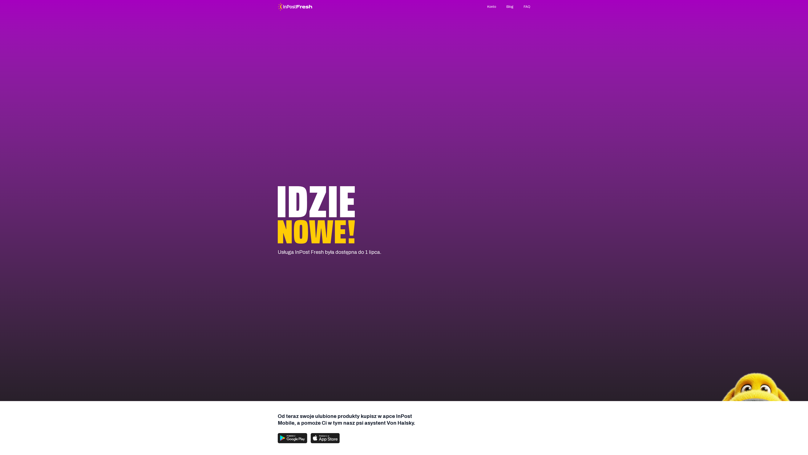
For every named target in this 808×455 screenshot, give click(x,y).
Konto (491, 6)
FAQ (527, 6)
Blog (509, 6)
